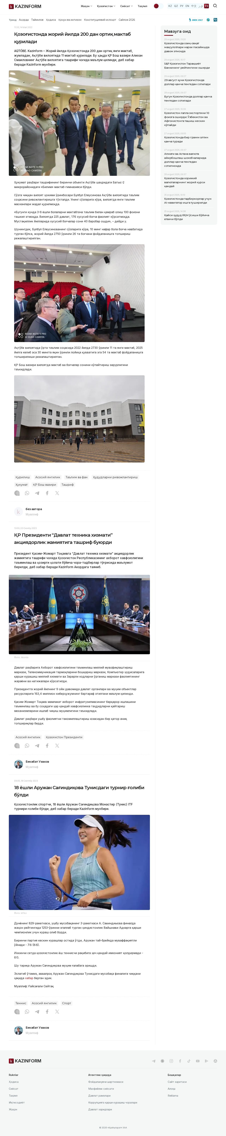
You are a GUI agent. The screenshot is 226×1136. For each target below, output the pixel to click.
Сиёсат (13, 1088)
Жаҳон (13, 1109)
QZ (176, 6)
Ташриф (68, 484)
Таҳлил (142, 6)
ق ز (201, 6)
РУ (181, 6)
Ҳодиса (51, 19)
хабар (28, 978)
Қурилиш (23, 477)
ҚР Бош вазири (44, 484)
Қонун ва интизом (69, 19)
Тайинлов (37, 19)
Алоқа (171, 1088)
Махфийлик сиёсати (101, 1088)
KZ (170, 6)
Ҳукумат (22, 484)
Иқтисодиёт (17, 1102)
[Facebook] (47, 493)
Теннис (21, 1003)
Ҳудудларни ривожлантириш (115, 477)
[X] (57, 493)
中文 (194, 6)
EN (187, 6)
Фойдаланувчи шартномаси (105, 1081)
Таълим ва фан (77, 477)
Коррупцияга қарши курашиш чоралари (112, 1102)
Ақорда (23, 19)
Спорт (66, 1003)
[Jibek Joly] (197, 20)
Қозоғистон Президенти (64, 737)
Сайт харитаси (177, 1081)
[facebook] (180, 1061)
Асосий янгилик (47, 477)
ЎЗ (206, 6)
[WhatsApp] (27, 493)
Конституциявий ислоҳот (100, 19)
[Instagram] (17, 493)
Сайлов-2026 (127, 19)
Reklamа (173, 1095)
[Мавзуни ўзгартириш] (158, 6)
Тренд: (13, 19)
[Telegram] (37, 493)
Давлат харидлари (100, 1109)
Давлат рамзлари (99, 1095)
